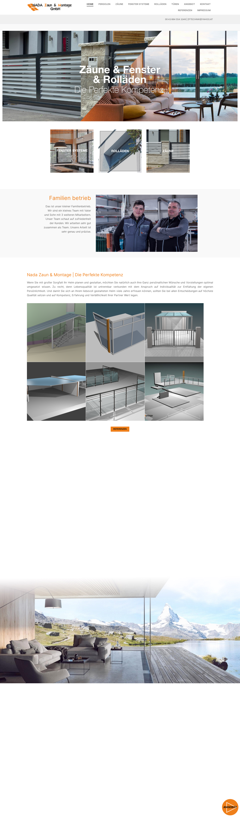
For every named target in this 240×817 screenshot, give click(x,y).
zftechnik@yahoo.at (200, 19)
